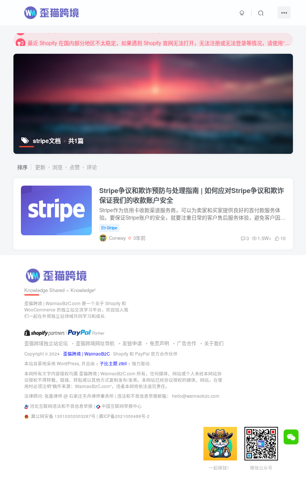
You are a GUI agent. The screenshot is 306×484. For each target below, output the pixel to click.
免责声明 (159, 343)
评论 (92, 167)
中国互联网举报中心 (122, 406)
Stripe (112, 227)
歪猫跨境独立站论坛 (46, 343)
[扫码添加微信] (291, 436)
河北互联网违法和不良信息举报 (61, 406)
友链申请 (132, 343)
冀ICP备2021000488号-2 (124, 416)
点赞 (74, 167)
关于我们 (214, 343)
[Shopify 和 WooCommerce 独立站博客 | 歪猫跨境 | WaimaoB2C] (57, 274)
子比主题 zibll (113, 363)
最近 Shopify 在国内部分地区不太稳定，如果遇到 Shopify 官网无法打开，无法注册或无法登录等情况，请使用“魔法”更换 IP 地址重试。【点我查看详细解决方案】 (159, 39)
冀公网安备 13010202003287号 (63, 416)
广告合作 (186, 343)
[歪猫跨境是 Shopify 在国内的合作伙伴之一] (44, 332)
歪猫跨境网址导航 (95, 343)
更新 (40, 167)
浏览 (57, 167)
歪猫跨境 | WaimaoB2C (86, 354)
